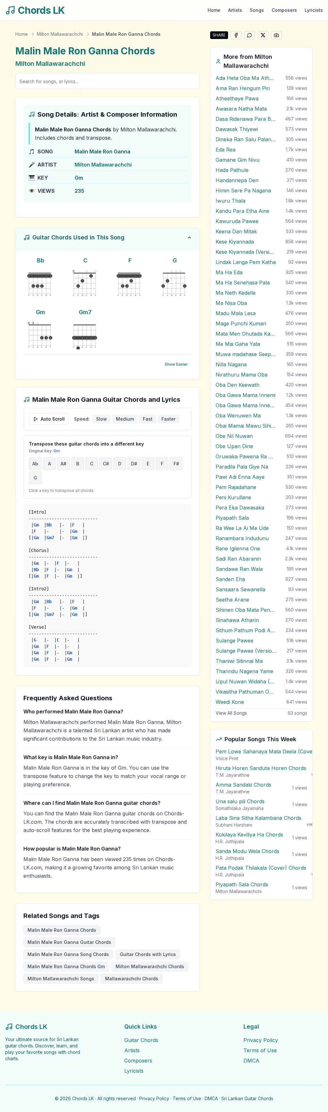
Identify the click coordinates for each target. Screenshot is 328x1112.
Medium (125, 419)
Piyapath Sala (232, 518)
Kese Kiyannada (235, 241)
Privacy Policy (260, 1040)
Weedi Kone (230, 702)
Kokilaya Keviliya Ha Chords (249, 834)
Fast (147, 419)
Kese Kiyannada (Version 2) (246, 252)
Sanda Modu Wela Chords (247, 851)
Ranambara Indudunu (242, 538)
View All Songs (231, 713)
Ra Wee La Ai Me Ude (242, 528)
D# (134, 463)
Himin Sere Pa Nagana (243, 190)
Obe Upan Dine (234, 446)
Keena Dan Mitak (236, 231)
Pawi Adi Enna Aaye (240, 477)
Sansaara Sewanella (240, 589)
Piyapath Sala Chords (242, 884)
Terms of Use (260, 1050)
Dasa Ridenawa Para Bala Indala (246, 119)
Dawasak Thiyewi (237, 129)
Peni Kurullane (233, 497)
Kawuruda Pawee (237, 221)
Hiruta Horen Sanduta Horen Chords (261, 768)
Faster (168, 419)
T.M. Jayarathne (233, 775)
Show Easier (176, 364)
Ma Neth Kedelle (236, 293)
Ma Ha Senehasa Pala (243, 282)
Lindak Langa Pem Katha (246, 262)
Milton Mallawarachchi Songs (61, 978)
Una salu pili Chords (240, 801)
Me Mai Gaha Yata (238, 344)
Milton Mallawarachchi (60, 34)
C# (106, 463)
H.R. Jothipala (230, 841)
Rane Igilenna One (238, 548)
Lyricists (314, 10)
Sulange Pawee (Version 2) (246, 651)
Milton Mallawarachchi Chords (150, 966)
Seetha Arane (232, 599)
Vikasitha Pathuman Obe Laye (246, 691)
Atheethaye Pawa (237, 98)
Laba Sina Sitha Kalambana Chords (258, 818)
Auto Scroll (53, 419)
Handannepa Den (237, 180)
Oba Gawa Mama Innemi (245, 395)
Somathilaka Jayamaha (240, 808)
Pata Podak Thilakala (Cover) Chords (261, 868)
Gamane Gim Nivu (237, 160)
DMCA (251, 1060)
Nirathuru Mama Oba (241, 374)
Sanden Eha (230, 579)
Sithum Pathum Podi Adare (246, 630)
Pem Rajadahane (236, 487)
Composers (284, 10)
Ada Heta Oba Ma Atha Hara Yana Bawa (246, 78)
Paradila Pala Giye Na (242, 466)
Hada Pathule (232, 170)
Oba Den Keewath (237, 385)
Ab (35, 463)
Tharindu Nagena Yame (244, 671)
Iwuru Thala (230, 201)
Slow (101, 419)
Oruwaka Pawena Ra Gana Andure (246, 456)
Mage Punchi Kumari (241, 323)
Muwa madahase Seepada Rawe (246, 354)
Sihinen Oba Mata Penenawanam (246, 610)
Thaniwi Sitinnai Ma (239, 661)
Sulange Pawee (234, 640)
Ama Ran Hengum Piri (243, 88)
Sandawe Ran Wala (239, 569)
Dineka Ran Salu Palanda (246, 139)
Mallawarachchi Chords (131, 978)
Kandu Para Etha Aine (242, 211)
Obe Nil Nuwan (234, 436)
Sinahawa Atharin (237, 620)
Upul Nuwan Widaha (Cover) (246, 681)
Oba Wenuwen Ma (238, 415)
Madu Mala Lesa (236, 313)
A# (63, 463)
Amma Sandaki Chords (243, 785)
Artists (235, 10)
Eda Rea (225, 149)
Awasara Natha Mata (241, 108)
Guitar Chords (141, 1040)
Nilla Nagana (231, 364)
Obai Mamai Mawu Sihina (246, 426)
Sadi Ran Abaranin (238, 559)
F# (176, 463)
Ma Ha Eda (229, 272)
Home (214, 10)
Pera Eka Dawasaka (240, 507)
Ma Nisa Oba (231, 303)
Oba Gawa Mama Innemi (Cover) (246, 405)
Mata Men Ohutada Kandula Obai (246, 333)
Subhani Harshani (234, 825)
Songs (257, 10)
